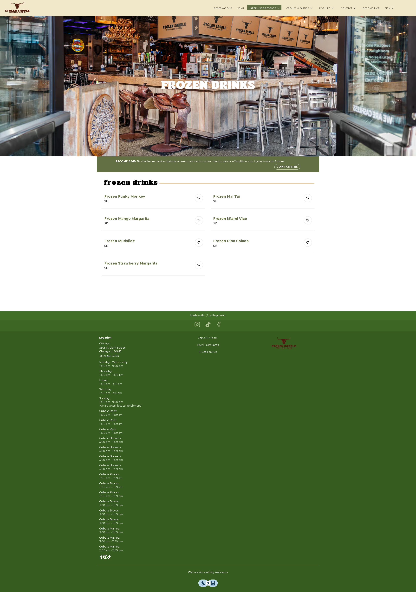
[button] (264, 7)
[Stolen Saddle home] (17, 8)
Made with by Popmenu (114, 315)
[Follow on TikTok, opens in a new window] (208, 325)
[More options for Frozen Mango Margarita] (199, 220)
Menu (240, 8)
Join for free (287, 166)
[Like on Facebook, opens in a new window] (219, 325)
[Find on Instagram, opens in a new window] (197, 325)
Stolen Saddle (283, 343)
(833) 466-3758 (109, 356)
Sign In (389, 8)
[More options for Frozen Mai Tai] (308, 198)
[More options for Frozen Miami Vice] (308, 220)
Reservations (223, 8)
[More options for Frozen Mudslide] (199, 242)
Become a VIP (371, 8)
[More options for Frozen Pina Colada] (308, 242)
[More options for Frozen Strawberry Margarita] (199, 265)
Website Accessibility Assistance (208, 572)
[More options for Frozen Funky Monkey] (199, 198)
